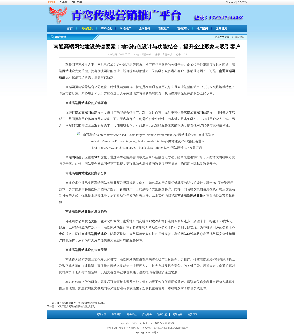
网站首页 (101, 314)
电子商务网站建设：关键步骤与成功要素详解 (81, 303)
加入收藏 (231, 2)
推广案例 (202, 28)
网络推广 (125, 28)
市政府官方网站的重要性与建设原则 (76, 306)
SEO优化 (106, 28)
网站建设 (87, 28)
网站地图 (177, 314)
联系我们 (162, 314)
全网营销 (144, 28)
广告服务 (147, 314)
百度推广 (163, 28)
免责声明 (192, 314)
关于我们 (116, 314)
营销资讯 (183, 28)
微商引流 (221, 28)
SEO (97, 157)
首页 (70, 28)
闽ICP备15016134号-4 (147, 332)
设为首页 (242, 2)
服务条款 (132, 314)
